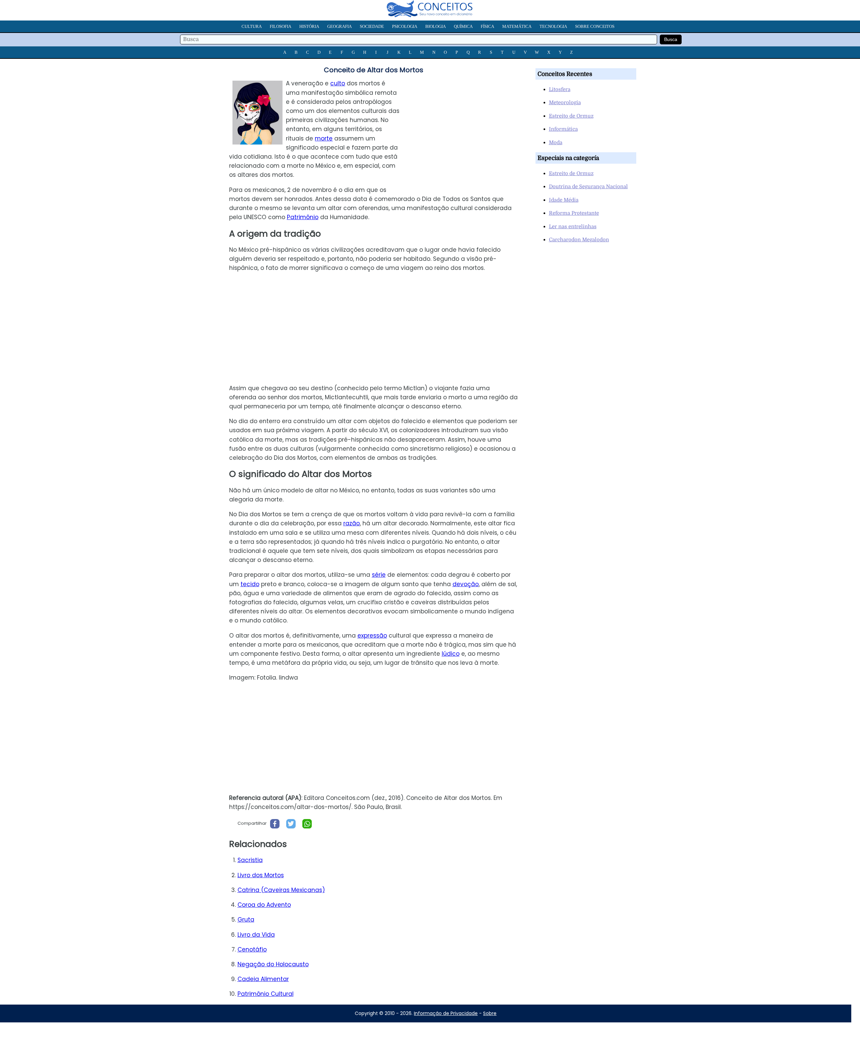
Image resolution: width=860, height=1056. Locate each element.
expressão (372, 636)
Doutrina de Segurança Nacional (588, 187)
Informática (563, 129)
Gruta (246, 920)
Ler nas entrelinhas (573, 227)
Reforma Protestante (574, 213)
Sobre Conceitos (594, 26)
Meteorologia (565, 102)
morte (324, 138)
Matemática (516, 26)
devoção (466, 584)
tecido (250, 584)
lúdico (451, 654)
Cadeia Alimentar (263, 979)
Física (487, 26)
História (309, 26)
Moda (555, 142)
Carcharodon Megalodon (579, 240)
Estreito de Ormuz (571, 116)
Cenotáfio (252, 949)
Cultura (252, 26)
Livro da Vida (256, 935)
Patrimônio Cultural (266, 994)
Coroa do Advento (264, 905)
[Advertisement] (466, 126)
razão (351, 523)
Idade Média (563, 200)
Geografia (339, 26)
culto (337, 83)
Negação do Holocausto (273, 964)
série (379, 575)
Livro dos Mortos (261, 875)
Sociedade (372, 26)
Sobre (490, 1013)
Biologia (435, 26)
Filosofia (280, 26)
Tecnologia (553, 26)
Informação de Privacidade (446, 1013)
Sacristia (250, 860)
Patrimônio (302, 217)
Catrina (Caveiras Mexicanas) (281, 890)
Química (463, 26)
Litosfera (559, 89)
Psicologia (404, 26)
